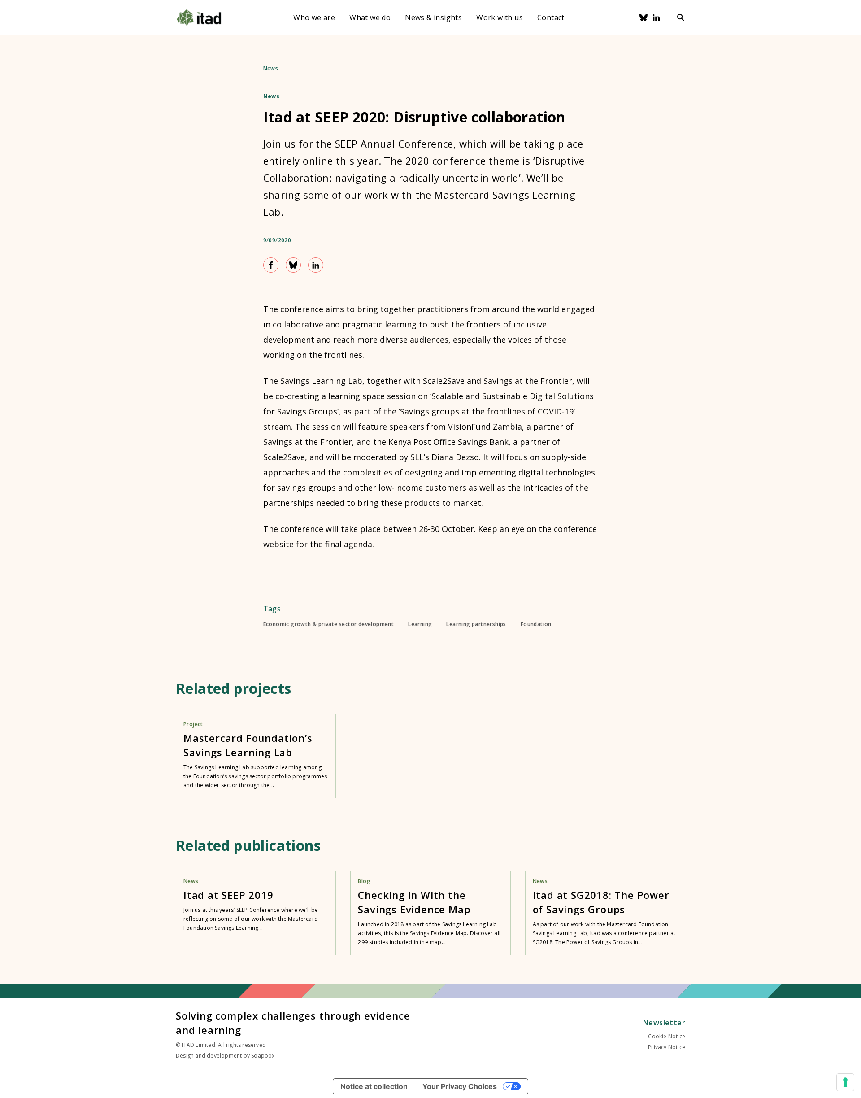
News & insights (433, 17)
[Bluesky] (643, 17)
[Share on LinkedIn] (315, 265)
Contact (551, 17)
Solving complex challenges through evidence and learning (293, 1023)
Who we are (314, 17)
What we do (370, 17)
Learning (420, 624)
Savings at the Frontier (527, 380)
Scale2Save (444, 380)
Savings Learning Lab (321, 380)
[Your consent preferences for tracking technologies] (845, 1082)
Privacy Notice (666, 1047)
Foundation (536, 624)
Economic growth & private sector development (328, 624)
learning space (356, 396)
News (270, 68)
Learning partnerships (476, 624)
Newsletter (664, 1023)
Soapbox (262, 1055)
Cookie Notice (666, 1036)
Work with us (499, 17)
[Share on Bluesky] (293, 265)
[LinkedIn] (656, 17)
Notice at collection (374, 1086)
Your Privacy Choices (459, 1086)
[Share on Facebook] (270, 265)
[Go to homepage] (199, 17)
